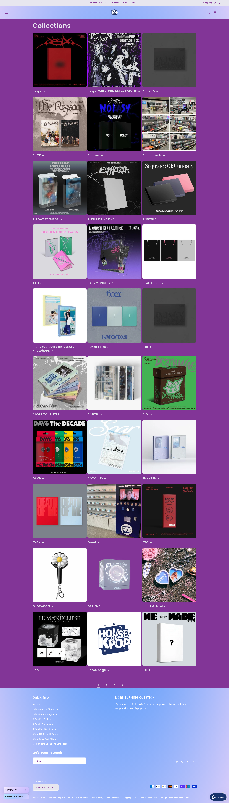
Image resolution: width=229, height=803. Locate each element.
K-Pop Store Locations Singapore (50, 744)
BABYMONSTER (98, 283)
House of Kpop (46, 798)
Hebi (36, 670)
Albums (93, 155)
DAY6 (37, 478)
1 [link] (98, 685)
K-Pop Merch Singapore (45, 714)
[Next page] (130, 685)
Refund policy (82, 798)
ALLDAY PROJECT (46, 219)
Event (91, 542)
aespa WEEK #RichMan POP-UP (112, 91)
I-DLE (146, 670)
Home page (96, 670)
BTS (145, 347)
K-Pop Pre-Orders (42, 719)
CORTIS (93, 414)
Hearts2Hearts (153, 606)
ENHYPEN (149, 478)
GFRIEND (94, 606)
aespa (37, 91)
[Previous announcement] (70, 3)
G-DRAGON (41, 606)
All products (152, 155)
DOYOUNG (95, 478)
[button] (6, 12)
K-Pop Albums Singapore (46, 709)
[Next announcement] (158, 3)
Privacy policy (97, 798)
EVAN (37, 542)
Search (36, 704)
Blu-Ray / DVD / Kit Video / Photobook (54, 348)
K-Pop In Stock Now (43, 724)
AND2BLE (149, 219)
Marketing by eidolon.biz (62, 798)
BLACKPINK (151, 283)
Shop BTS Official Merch (45, 734)
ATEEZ (37, 283)
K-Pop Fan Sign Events (45, 729)
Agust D (148, 91)
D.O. (145, 414)
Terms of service (113, 798)
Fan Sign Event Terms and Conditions (175, 798)
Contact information (148, 798)
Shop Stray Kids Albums (45, 739)
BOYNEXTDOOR (99, 347)
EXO (145, 542)
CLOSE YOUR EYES (46, 414)
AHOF (37, 155)
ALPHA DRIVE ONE (100, 219)
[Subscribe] (83, 760)
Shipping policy (130, 798)
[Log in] (215, 12)
